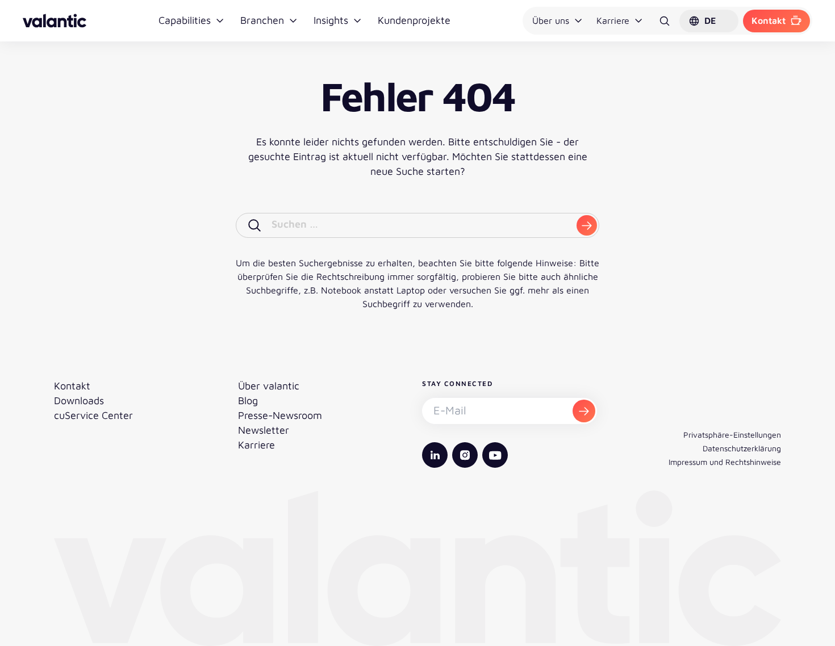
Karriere (612, 20)
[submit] (587, 225)
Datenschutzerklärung (742, 448)
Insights (331, 20)
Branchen (262, 20)
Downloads (79, 400)
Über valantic (268, 386)
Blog (248, 400)
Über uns (550, 20)
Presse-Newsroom (280, 415)
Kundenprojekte (414, 20)
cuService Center (93, 415)
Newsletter (263, 430)
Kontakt (769, 20)
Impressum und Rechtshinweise (725, 462)
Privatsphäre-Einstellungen (732, 434)
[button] (708, 21)
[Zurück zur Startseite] (54, 20)
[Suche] (664, 21)
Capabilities (184, 20)
